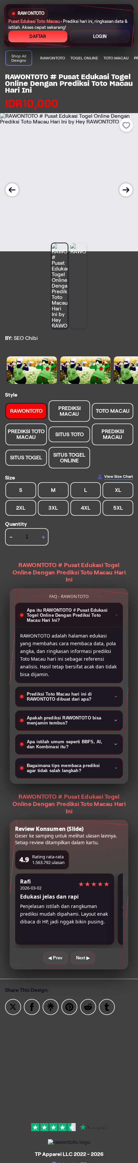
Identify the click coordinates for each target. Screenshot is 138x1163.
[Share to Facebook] (32, 1006)
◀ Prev (55, 957)
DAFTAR (37, 36)
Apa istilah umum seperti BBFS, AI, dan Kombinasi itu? (64, 744)
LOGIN (100, 36)
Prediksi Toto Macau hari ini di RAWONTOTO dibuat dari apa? (59, 697)
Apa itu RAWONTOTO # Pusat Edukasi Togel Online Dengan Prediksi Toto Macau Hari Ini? (67, 615)
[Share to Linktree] (51, 1006)
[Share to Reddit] (88, 1006)
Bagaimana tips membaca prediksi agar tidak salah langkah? (63, 768)
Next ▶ (83, 957)
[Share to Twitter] (13, 1006)
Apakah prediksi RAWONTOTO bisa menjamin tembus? (64, 720)
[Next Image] (126, 190)
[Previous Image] (12, 190)
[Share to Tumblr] (107, 1006)
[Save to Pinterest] (69, 1006)
